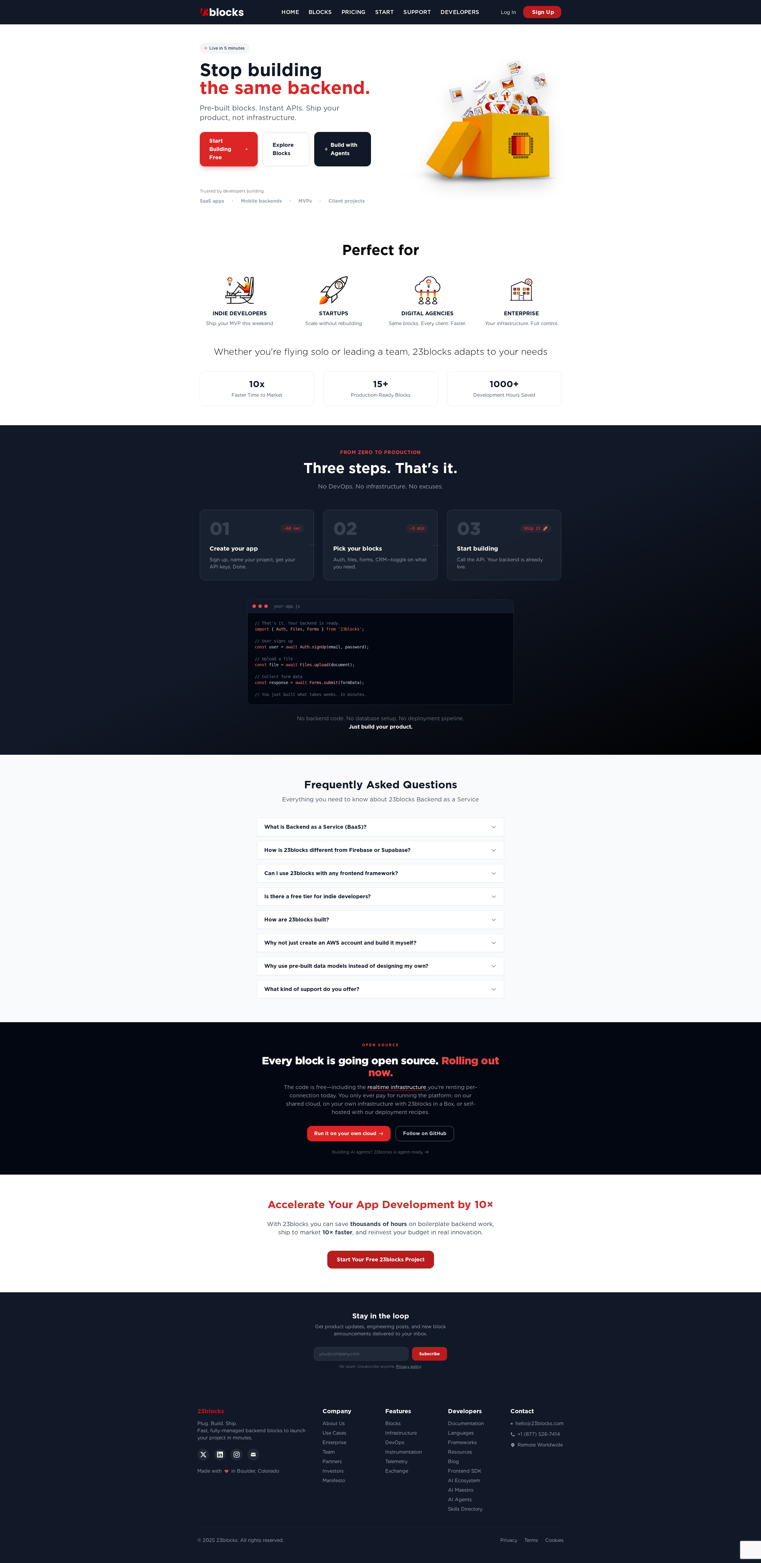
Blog (453, 1461)
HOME (290, 12)
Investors (333, 1471)
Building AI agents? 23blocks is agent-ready (377, 1152)
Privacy (508, 1540)
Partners (332, 1461)
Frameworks (462, 1442)
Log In (508, 12)
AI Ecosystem (464, 1480)
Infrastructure (401, 1433)
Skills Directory (465, 1509)
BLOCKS (320, 12)
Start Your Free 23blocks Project (380, 1259)
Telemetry (396, 1461)
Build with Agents (344, 149)
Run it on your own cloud (345, 1133)
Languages (461, 1433)
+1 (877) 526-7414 (539, 1434)
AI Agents (460, 1499)
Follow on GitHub (424, 1133)
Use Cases (334, 1433)
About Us (334, 1423)
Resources (460, 1452)
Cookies (554, 1540)
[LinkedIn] (220, 1454)
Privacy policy (408, 1366)
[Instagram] (237, 1454)
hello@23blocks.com (539, 1423)
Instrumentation (403, 1452)
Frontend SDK (465, 1471)
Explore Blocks (283, 149)
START (384, 12)
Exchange (396, 1471)
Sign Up (542, 12)
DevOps (394, 1442)
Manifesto (334, 1480)
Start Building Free (220, 149)
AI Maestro (460, 1490)
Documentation (466, 1423)
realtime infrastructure (396, 1087)
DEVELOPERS (460, 12)
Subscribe (429, 1353)
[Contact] (253, 1454)
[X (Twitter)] (203, 1454)
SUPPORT (417, 12)
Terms (531, 1540)
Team (329, 1452)
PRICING (354, 12)
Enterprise (334, 1442)
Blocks (393, 1423)
